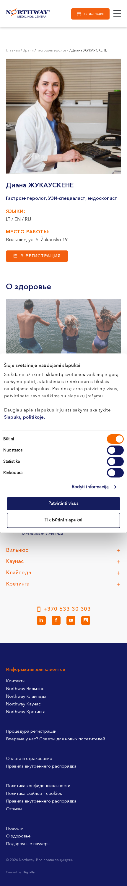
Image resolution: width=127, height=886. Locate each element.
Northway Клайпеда (26, 696)
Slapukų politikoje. (24, 417)
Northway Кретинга (25, 712)
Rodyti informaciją (90, 487)
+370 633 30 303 (67, 609)
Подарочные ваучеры (28, 844)
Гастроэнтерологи (53, 50)
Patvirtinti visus (63, 503)
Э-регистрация (41, 256)
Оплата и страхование (29, 759)
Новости (15, 828)
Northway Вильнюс (25, 689)
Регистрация (94, 14)
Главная (13, 50)
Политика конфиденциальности (38, 786)
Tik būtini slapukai (63, 520)
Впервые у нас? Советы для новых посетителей (55, 739)
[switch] (115, 450)
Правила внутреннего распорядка (41, 766)
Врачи (28, 50)
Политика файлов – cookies (34, 794)
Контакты (15, 681)
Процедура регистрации (31, 731)
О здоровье (18, 836)
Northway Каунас (23, 704)
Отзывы (14, 809)
